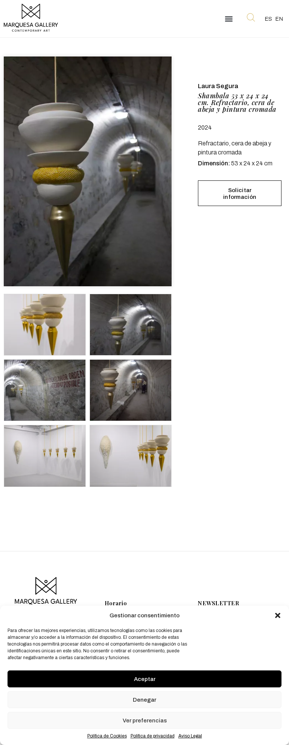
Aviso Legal (190, 736)
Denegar (144, 700)
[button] (277, 615)
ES (268, 19)
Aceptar (144, 679)
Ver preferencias (145, 721)
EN (279, 19)
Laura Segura (218, 86)
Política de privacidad (153, 736)
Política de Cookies (107, 736)
